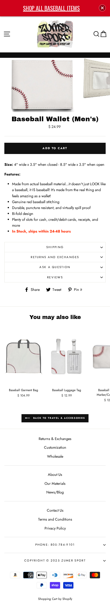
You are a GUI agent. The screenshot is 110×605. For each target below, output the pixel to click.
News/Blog (55, 492)
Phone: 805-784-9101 (55, 545)
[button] (102, 8)
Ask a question (54, 267)
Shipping (55, 247)
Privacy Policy (55, 528)
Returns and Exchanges (55, 257)
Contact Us (55, 510)
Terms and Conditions (55, 519)
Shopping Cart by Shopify (55, 599)
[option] (41, 85)
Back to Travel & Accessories (58, 418)
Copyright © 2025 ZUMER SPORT (55, 560)
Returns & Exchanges (55, 438)
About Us (55, 474)
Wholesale (55, 456)
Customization (55, 447)
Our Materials (55, 483)
